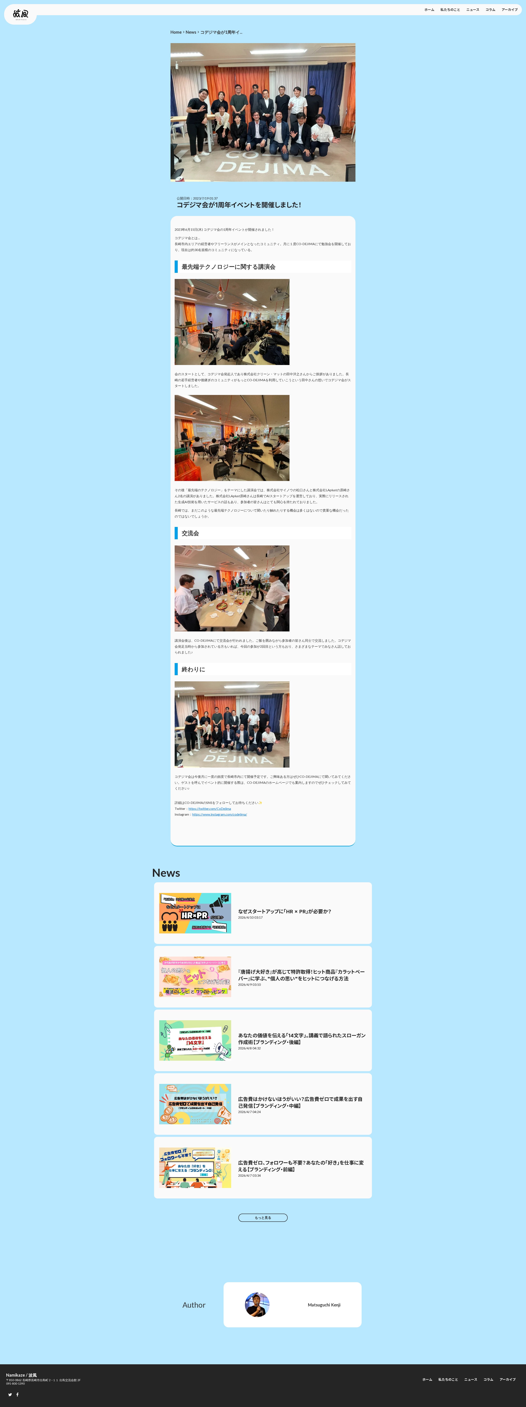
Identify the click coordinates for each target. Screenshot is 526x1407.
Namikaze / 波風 (21, 1375)
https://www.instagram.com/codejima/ (219, 814)
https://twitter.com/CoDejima (210, 808)
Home (176, 32)
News (191, 32)
